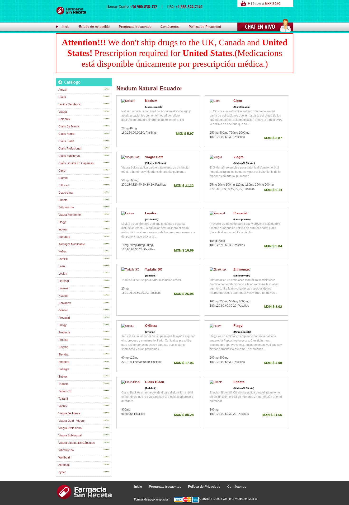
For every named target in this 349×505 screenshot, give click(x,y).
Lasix (61, 266)
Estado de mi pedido (94, 26)
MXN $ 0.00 (272, 3)
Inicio (66, 26)
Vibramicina (66, 450)
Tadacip (63, 384)
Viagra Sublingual (70, 435)
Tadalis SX (153, 269)
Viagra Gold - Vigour (71, 420)
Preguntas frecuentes (135, 26)
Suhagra (64, 369)
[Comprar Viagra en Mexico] (71, 10)
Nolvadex (64, 303)
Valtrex (62, 406)
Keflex (62, 251)
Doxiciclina (65, 192)
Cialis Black (154, 382)
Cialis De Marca (68, 126)
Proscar (63, 339)
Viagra (238, 157)
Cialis (62, 97)
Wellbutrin (64, 457)
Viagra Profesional (70, 428)
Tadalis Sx (65, 391)
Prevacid (240, 213)
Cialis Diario (66, 141)
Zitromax (64, 465)
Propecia (64, 332)
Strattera (63, 362)
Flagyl (238, 325)
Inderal (62, 229)
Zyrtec (62, 472)
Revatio (63, 347)
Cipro (237, 101)
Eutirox (62, 376)
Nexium (151, 101)
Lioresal (63, 281)
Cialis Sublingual (69, 156)
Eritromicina (66, 207)
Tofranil (63, 398)
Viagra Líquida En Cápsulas (76, 442)
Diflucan (63, 185)
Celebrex (64, 119)
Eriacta (239, 382)
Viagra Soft (154, 157)
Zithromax (241, 269)
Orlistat (151, 325)
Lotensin (64, 288)
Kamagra (64, 236)
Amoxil (62, 89)
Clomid (63, 178)
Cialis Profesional (69, 148)
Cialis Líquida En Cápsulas (76, 163)
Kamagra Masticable (71, 244)
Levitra (150, 213)
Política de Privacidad (205, 26)
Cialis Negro (66, 134)
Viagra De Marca (69, 413)
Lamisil (63, 259)
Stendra (63, 354)
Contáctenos (169, 26)
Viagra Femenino (69, 214)
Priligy (62, 325)
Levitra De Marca (69, 104)
